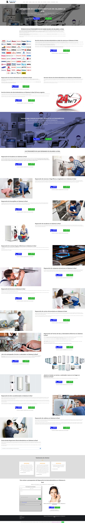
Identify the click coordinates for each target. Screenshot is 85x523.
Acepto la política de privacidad (24, 497)
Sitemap (21, 518)
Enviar (40, 498)
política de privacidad (24, 502)
